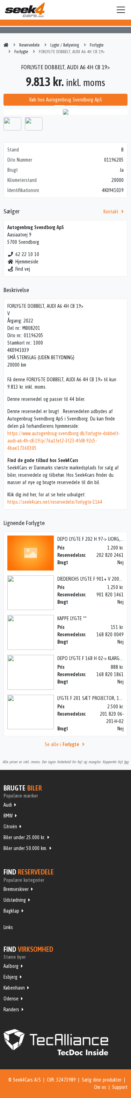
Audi (7, 805)
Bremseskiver (16, 889)
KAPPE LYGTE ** (72, 618)
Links (8, 927)
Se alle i (62, 744)
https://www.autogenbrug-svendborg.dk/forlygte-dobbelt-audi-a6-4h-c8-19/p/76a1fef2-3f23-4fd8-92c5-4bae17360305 (63, 441)
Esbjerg (10, 977)
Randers (11, 1009)
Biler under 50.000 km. (25, 848)
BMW (8, 816)
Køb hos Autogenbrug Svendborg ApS (65, 99)
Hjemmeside (26, 261)
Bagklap (11, 911)
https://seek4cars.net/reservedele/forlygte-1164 (54, 502)
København (14, 988)
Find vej (22, 269)
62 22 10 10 (27, 254)
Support (120, 1087)
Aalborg (11, 966)
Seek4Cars (25, 9)
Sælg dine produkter (102, 1080)
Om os (100, 1087)
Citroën (10, 826)
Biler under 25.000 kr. (24, 837)
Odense (11, 998)
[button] (12, 112)
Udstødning (14, 900)
